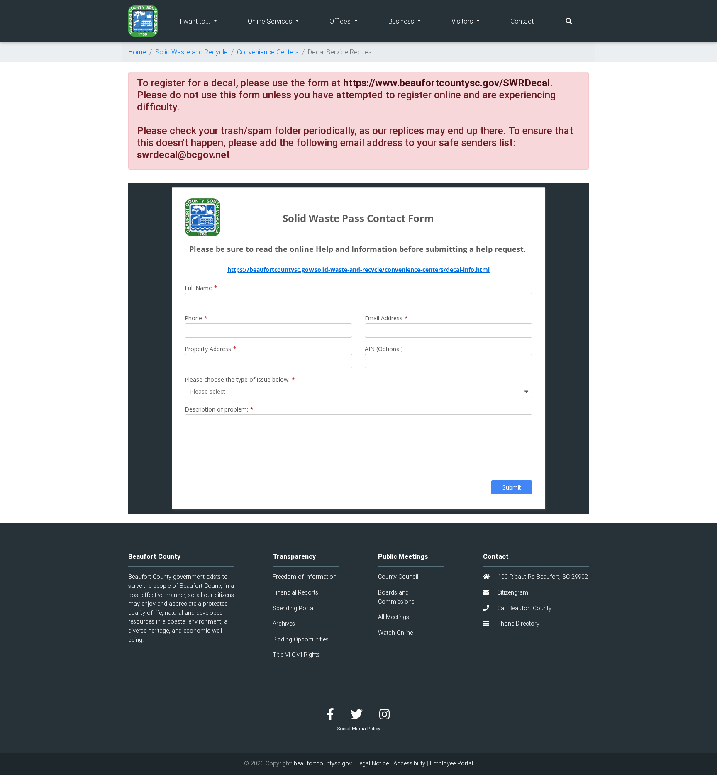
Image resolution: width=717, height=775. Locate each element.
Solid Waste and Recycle (191, 52)
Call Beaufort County (523, 608)
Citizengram (511, 592)
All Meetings (393, 617)
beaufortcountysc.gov (323, 763)
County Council (398, 576)
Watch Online (395, 632)
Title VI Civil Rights (296, 654)
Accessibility (409, 763)
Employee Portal (451, 763)
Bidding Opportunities (301, 639)
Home (137, 52)
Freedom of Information (305, 576)
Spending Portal (294, 608)
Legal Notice (372, 763)
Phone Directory (517, 623)
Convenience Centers (268, 52)
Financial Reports (295, 592)
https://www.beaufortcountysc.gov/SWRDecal (446, 83)
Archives (284, 623)
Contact (522, 21)
